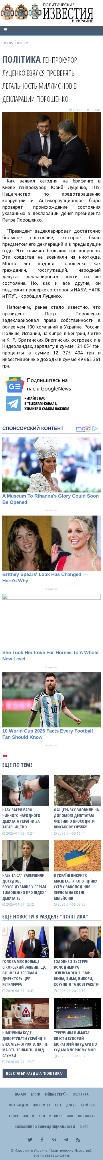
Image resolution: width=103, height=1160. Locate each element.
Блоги (35, 1094)
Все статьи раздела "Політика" (34, 1073)
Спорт (14, 1116)
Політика (21, 59)
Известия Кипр (50, 1116)
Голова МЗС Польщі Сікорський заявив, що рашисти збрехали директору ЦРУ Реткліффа (24, 973)
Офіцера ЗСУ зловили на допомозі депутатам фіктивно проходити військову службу (76, 818)
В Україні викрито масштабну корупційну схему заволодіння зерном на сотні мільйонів (75, 887)
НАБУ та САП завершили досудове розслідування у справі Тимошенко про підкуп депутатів (24, 887)
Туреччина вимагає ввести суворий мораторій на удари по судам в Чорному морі (75, 1041)
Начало (20, 1094)
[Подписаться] (39, 384)
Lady (70, 1116)
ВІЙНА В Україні (57, 1094)
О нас (84, 1126)
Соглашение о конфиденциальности (45, 1126)
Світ (58, 1105)
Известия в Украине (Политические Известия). (53, 1150)
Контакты (86, 1116)
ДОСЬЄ (71, 1105)
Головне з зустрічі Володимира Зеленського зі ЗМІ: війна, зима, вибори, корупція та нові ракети (76, 973)
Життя (28, 1116)
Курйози (88, 1105)
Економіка (41, 1105)
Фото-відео (18, 1105)
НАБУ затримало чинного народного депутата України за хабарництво (21, 818)
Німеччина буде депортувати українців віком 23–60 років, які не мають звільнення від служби (24, 1044)
